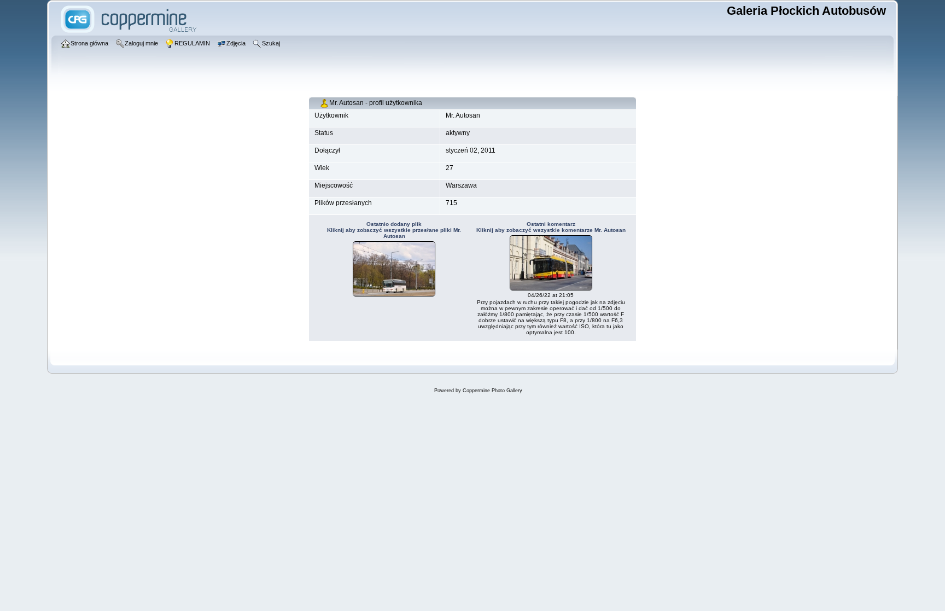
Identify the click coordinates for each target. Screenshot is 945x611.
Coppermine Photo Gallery (492, 390)
